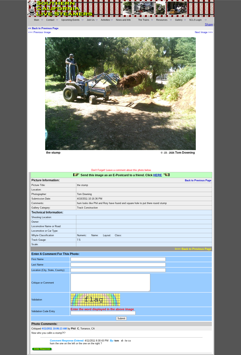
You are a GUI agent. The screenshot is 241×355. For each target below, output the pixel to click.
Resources (161, 20)
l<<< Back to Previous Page (193, 248)
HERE (157, 175)
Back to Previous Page (198, 180)
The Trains (143, 20)
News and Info (123, 20)
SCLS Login (195, 20)
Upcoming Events (70, 20)
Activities (105, 20)
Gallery (178, 20)
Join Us (91, 20)
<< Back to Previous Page (43, 28)
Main (36, 20)
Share (209, 24)
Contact (50, 20)
